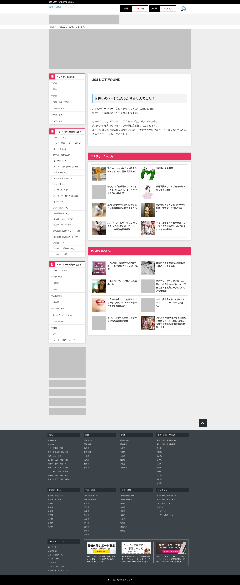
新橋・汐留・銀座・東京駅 (58, 468)
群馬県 (86, 468)
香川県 (86, 523)
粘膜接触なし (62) (61, 213)
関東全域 (87, 444)
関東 (54, 89)
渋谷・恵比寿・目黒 (55, 448)
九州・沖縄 (56, 121)
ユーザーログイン (54, 547)
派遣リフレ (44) (60, 172)
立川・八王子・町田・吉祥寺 (59, 479)
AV (53, 334)
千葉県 (86, 456)
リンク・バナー (54, 559)
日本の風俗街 (57, 321)
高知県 (86, 535)
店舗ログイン (53, 551)
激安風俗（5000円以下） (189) (67, 231)
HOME (51, 27)
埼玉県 (86, 448)
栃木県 (86, 464)
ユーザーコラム (162, 511)
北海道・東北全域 (54, 500)
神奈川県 (87, 452)
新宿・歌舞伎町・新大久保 (58, 452)
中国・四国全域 (90, 500)
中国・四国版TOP (91, 496)
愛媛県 (86, 531)
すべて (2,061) (59, 137)
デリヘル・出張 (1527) (63, 254)
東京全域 (51, 444)
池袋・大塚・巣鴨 (54, 456)
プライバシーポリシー (56, 566)
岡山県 (86, 507)
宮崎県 (122, 523)
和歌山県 (123, 468)
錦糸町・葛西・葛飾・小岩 (58, 475)
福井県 (159, 483)
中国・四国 (56, 114)
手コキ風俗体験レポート (166, 500)
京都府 (122, 452)
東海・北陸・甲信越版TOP (167, 440)
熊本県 (122, 507)
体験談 (55, 282)
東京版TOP (52, 440)
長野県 (159, 472)
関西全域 (123, 444)
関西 (54, 95)
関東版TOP (88, 440)
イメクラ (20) (59, 184)
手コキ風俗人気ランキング (167, 496)
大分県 (122, 519)
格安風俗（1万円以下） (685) (66, 237)
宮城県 (50, 503)
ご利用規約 (52, 563)
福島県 (50, 527)
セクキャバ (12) (60, 202)
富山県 (159, 479)
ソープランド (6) (60, 190)
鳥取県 (86, 511)
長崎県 (122, 515)
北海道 (50, 507)
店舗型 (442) (58, 242)
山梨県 (159, 468)
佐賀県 (122, 511)
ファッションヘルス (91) (64, 178)
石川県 (159, 475)
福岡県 (122, 503)
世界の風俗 (56, 276)
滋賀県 (122, 460)
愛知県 (159, 448)
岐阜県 (159, 460)
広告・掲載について (55, 555)
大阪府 (122, 448)
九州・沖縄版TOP (127, 496)
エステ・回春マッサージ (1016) (67, 143)
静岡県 (159, 452)
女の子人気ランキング (165, 503)
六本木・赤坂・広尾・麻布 (58, 464)
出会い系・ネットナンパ (62, 314)
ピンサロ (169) (59, 161)
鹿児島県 (123, 527)
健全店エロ (56, 302)
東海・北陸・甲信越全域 (166, 444)
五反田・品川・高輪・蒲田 (58, 460)
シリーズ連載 (57, 308)
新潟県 (159, 456)
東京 (54, 82)
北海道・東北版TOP (55, 496)
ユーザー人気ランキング (64, 340)
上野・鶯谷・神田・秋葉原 (58, 472)
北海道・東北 (57, 108)
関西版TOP (124, 440)
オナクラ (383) (59, 149)
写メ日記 (160, 507)
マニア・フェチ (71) (62, 225)
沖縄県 (122, 531)
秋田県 (50, 515)
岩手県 (50, 523)
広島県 (86, 503)
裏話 (54, 289)
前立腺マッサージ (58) (63, 219)
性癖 (54, 327)
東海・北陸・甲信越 (60, 101)
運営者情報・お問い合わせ (58, 570)
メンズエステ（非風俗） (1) (65, 166)
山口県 (86, 519)
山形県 (50, 519)
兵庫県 (122, 456)
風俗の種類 (56, 295)
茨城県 (86, 460)
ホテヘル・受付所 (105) (63, 248)
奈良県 (122, 464)
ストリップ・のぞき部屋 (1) (65, 196)
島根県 (86, 515)
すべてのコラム (60, 270)
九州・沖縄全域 (126, 500)
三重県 (159, 464)
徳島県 (86, 527)
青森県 (50, 511)
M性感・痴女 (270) (61, 155)
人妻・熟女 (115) (60, 207)
